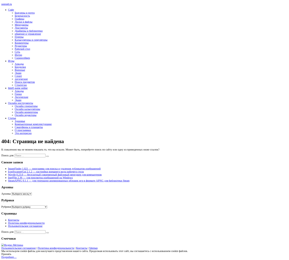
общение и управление (28, 33)
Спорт (18, 76)
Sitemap (93, 248)
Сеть (17, 51)
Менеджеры (21, 24)
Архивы (6, 193)
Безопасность (22, 15)
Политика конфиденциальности (26, 223)
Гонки (18, 94)
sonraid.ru (6, 4)
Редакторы (21, 45)
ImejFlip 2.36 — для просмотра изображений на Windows (40, 177)
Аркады (19, 64)
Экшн (18, 73)
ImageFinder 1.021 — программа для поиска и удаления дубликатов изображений (54, 168)
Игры (11, 61)
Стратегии (21, 85)
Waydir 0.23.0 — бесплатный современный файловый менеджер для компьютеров (55, 174)
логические (21, 79)
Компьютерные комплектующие (33, 124)
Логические (21, 97)
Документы (21, 27)
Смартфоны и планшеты (29, 127)
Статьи (12, 118)
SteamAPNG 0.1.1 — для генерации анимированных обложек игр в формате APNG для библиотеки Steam (68, 180)
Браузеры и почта (25, 12)
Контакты (13, 220)
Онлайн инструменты (20, 103)
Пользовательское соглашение (25, 226)
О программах (23, 130)
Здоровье (20, 121)
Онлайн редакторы (25, 115)
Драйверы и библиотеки (29, 30)
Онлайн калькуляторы (27, 109)
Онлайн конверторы (26, 112)
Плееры (19, 36)
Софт (11, 9)
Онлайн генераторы (26, 106)
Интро (18, 55)
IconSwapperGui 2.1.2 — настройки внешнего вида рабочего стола (46, 171)
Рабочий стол (22, 48)
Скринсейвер (22, 58)
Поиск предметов (25, 82)
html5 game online (18, 88)
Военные (20, 70)
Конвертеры (22, 42)
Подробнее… (9, 257)
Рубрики (6, 206)
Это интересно (23, 133)
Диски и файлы (23, 21)
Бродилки (20, 67)
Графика (19, 18)
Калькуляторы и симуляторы (31, 39)
